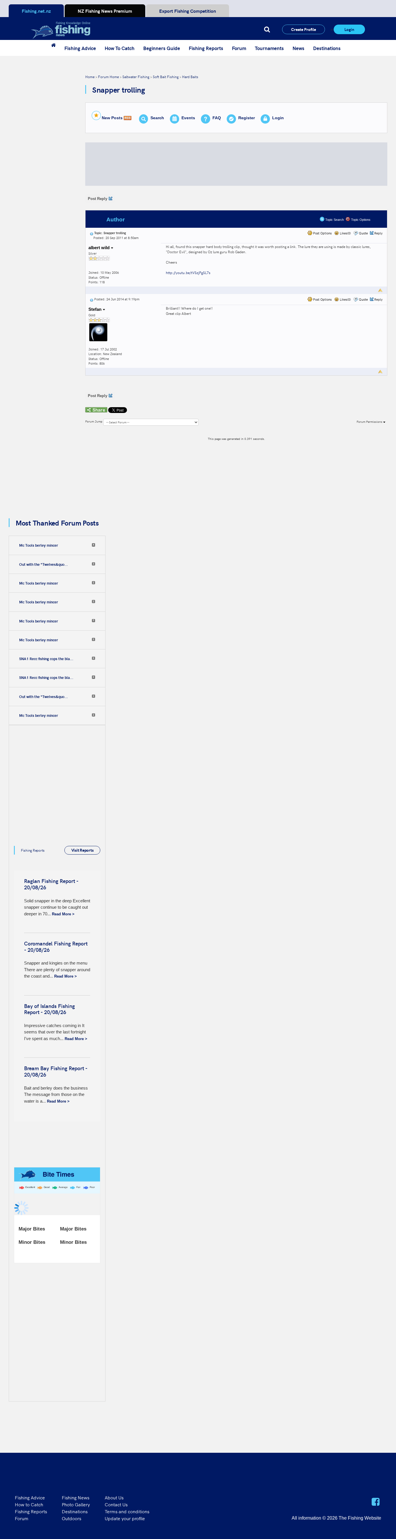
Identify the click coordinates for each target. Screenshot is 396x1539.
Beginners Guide (161, 48)
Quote (363, 233)
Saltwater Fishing (135, 76)
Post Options (322, 233)
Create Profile (303, 29)
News (298, 48)
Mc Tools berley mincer (38, 545)
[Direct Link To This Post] (91, 233)
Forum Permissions (370, 422)
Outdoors (71, 1518)
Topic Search (334, 219)
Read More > (63, 914)
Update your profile (125, 1518)
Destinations (327, 48)
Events (188, 117)
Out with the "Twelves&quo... (43, 564)
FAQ (216, 117)
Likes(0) (345, 233)
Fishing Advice (80, 48)
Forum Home (108, 76)
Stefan (95, 309)
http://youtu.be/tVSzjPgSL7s (188, 272)
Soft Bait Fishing (166, 76)
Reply (378, 233)
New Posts (112, 117)
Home (90, 76)
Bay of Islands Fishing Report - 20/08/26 (49, 1009)
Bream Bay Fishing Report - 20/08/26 (55, 1071)
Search (157, 117)
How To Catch (120, 48)
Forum (239, 48)
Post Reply (97, 198)
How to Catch (29, 1504)
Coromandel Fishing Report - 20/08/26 (56, 946)
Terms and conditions (127, 1511)
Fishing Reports (206, 48)
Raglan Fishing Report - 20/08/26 (51, 884)
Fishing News (75, 1497)
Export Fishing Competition (187, 11)
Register (246, 117)
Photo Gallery (76, 1504)
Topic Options (360, 219)
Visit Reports (82, 850)
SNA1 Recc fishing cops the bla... (46, 659)
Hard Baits (190, 76)
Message (181, 219)
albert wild (99, 247)
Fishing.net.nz (36, 11)
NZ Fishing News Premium (105, 11)
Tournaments (269, 48)
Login (349, 29)
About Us (114, 1497)
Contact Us (116, 1504)
